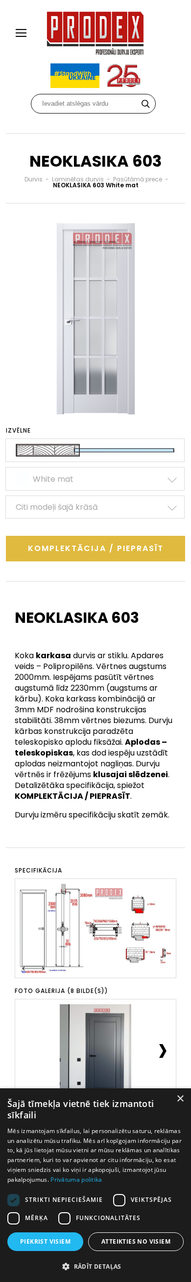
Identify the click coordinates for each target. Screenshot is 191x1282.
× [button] (180, 1099)
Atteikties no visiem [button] (135, 1241)
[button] (95, 1266)
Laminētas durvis (78, 179)
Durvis (33, 179)
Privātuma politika (76, 1179)
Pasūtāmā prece (137, 179)
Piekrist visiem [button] (45, 1241)
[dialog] (95, 1185)
